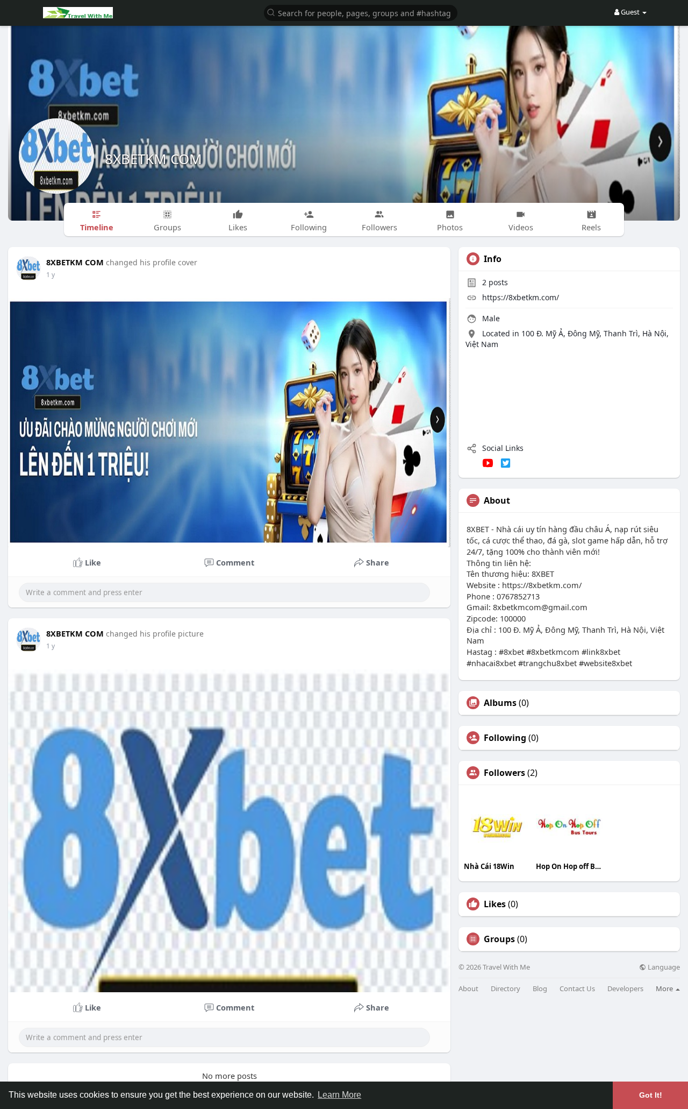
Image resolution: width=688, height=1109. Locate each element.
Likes (495, 904)
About (468, 988)
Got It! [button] (650, 1095)
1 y (50, 274)
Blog (540, 988)
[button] (360, 12)
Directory (505, 988)
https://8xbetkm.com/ (520, 297)
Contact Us (577, 988)
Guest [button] (630, 12)
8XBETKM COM (153, 158)
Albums (500, 702)
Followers (504, 772)
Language (663, 967)
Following (505, 737)
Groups (499, 939)
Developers (625, 988)
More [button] (665, 988)
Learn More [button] (339, 1094)
